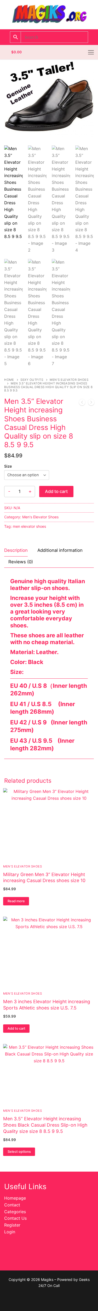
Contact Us (15, 1218)
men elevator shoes (29, 526)
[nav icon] (91, 52)
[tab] (16, 551)
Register (12, 1225)
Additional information (60, 550)
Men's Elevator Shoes (40, 517)
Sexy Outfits (31, 380)
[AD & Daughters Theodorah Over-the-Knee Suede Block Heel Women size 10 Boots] (82, 403)
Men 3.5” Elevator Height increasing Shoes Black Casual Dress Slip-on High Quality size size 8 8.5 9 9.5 (45, 1125)
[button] (16, 1028)
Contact (12, 1204)
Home (9, 380)
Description (16, 550)
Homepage (15, 1198)
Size (8, 466)
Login (9, 1231)
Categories (15, 1211)
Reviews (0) (20, 561)
